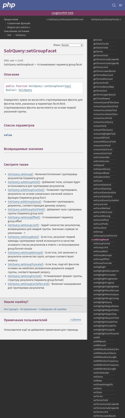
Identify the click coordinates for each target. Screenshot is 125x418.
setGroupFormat (101, 243)
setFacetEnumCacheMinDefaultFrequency (104, 200)
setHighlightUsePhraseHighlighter (104, 333)
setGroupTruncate (102, 263)
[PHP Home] (9, 5)
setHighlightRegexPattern (104, 310)
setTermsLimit (100, 412)
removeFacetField (102, 118)
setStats (97, 392)
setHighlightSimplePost (104, 322)
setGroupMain (100, 251)
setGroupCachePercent (104, 235)
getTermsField (100, 55)
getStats (97, 40)
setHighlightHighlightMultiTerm (104, 286)
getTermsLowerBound (104, 71)
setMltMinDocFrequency (104, 361)
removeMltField (101, 137)
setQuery (98, 376)
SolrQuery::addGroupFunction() (26, 189)
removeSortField (102, 145)
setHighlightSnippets (104, 329)
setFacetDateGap (102, 188)
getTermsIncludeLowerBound (104, 59)
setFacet (97, 181)
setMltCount (99, 345)
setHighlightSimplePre (104, 325)
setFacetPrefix (100, 224)
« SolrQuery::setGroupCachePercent (64, 19)
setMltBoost (99, 341)
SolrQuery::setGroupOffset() (24, 217)
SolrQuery (20, 35)
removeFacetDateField (104, 110)
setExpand (98, 165)
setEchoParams (101, 161)
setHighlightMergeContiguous (104, 298)
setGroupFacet (101, 239)
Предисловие (11, 19)
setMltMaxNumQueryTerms (104, 349)
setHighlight (99, 267)
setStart (97, 388)
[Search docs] (114, 5)
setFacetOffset (101, 220)
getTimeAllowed (101, 98)
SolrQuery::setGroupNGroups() (25, 252)
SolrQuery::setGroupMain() (23, 236)
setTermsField (100, 400)
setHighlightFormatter (104, 275)
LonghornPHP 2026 (62, 13)
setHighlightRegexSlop (104, 314)
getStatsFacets (101, 43)
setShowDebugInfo (103, 384)
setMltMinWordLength (104, 369)
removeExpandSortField (104, 106)
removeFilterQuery (103, 130)
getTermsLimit (100, 67)
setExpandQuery (101, 169)
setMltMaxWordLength (104, 357)
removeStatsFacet (102, 149)
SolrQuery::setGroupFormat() (25, 276)
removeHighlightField (104, 134)
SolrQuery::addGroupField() (24, 182)
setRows (97, 380)
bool (68, 86)
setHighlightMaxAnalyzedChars (104, 294)
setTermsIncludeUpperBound (104, 408)
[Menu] (120, 5)
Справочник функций (18, 23)
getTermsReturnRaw (103, 87)
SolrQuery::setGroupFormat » (106, 19)
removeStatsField (102, 153)
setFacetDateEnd (102, 184)
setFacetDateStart (102, 196)
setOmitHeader (101, 372)
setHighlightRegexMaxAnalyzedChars (104, 306)
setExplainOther (101, 177)
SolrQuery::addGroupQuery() (24, 201)
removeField (99, 126)
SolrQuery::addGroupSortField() (26, 209)
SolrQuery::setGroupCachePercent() (28, 283)
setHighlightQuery (102, 302)
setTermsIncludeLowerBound (104, 404)
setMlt (96, 337)
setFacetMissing (101, 216)
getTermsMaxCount (103, 75)
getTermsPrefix (101, 83)
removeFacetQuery (103, 122)
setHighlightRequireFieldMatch (104, 318)
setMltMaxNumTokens (104, 353)
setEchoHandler (101, 157)
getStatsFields (100, 47)
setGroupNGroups (102, 255)
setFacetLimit (100, 204)
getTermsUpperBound (104, 94)
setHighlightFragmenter (104, 278)
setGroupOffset (101, 259)
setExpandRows (101, 173)
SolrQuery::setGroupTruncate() (25, 264)
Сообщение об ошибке (53, 309)
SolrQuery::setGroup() (20, 174)
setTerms (98, 396)
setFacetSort (100, 228)
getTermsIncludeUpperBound (104, 63)
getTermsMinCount (103, 79)
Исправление (28, 309)
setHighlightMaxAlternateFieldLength (104, 290)
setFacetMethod (101, 208)
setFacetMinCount (102, 212)
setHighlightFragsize (103, 282)
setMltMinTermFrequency (104, 365)
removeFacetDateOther (104, 114)
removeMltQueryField (104, 141)
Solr (9, 35)
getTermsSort (100, 90)
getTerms (98, 51)
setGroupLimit (100, 247)
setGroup (98, 231)
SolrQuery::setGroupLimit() (23, 225)
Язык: (57, 45)
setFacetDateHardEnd (104, 192)
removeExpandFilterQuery (104, 102)
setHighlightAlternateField (104, 271)
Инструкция (11, 309)
